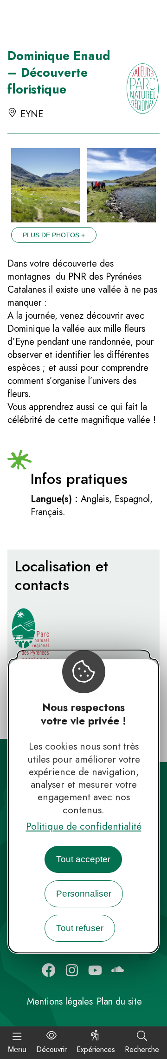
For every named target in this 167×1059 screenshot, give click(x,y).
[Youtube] (95, 970)
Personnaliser (83, 893)
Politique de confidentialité (83, 826)
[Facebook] (49, 970)
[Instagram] (72, 970)
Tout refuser (79, 928)
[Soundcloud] (118, 970)
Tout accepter (83, 859)
